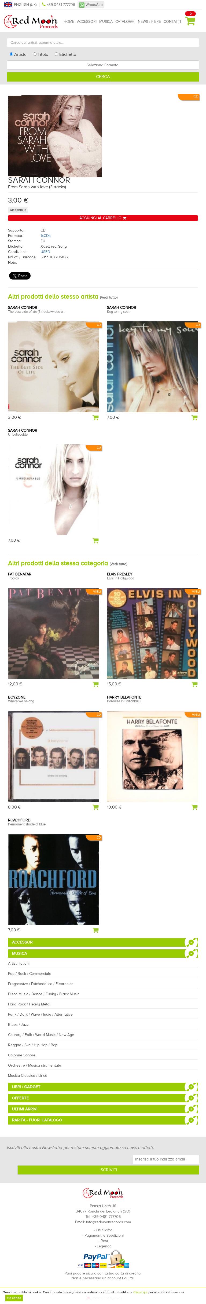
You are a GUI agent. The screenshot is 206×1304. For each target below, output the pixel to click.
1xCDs (46, 236)
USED (45, 252)
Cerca (103, 76)
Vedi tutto (109, 297)
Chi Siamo (104, 1230)
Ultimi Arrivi (25, 1109)
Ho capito (14, 1298)
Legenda (104, 1246)
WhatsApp (93, 5)
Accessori (87, 22)
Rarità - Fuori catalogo (37, 1120)
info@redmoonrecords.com (108, 1222)
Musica (106, 22)
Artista (20, 54)
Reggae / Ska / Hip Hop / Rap (32, 1045)
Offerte (20, 1098)
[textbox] (103, 65)
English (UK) (25, 5)
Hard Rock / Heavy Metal (29, 1004)
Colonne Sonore (21, 1055)
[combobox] (103, 64)
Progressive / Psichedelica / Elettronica (40, 984)
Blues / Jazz (18, 1025)
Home (69, 22)
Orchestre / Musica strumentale (34, 1065)
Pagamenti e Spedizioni (104, 1235)
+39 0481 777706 (61, 5)
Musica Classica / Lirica (27, 1076)
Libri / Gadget (26, 1087)
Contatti (172, 22)
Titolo (42, 54)
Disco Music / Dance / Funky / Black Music (43, 994)
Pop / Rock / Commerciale (29, 974)
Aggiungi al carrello (101, 218)
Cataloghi (125, 22)
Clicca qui (140, 1292)
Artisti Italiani (19, 963)
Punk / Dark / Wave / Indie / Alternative (40, 1014)
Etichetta (67, 54)
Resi (104, 1241)
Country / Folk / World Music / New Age (41, 1035)
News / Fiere (149, 22)
